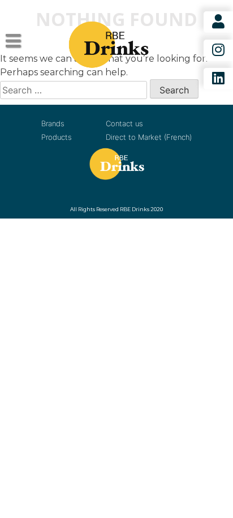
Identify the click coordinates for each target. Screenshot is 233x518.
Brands (52, 123)
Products (56, 137)
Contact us (124, 123)
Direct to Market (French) (149, 137)
